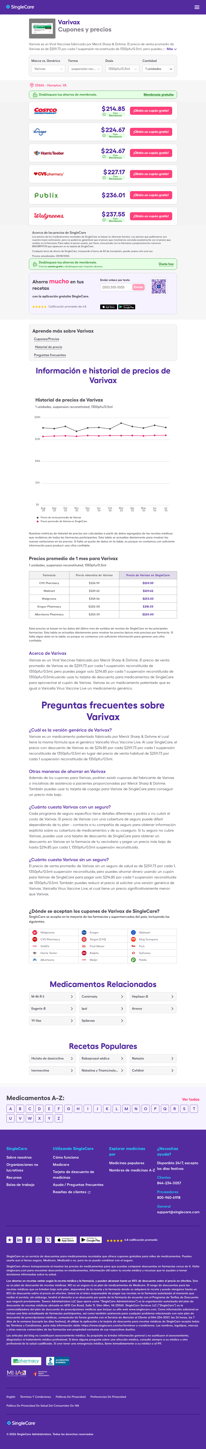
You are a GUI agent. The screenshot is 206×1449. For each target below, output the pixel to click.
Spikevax (88, 1021)
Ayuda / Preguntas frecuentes (78, 1185)
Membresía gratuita (159, 94)
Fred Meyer (97, 946)
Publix (143, 959)
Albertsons (47, 959)
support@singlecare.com (178, 1212)
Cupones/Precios (46, 339)
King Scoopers (148, 939)
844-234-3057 (169, 1183)
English (10, 1396)
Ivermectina (40, 1070)
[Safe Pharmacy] (26, 1361)
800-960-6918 (168, 1197)
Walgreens (47, 932)
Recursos (14, 1177)
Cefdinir (138, 1070)
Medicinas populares (126, 1163)
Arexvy (137, 1008)
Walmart (144, 932)
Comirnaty (89, 996)
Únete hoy (166, 264)
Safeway (144, 953)
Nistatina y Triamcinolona (100, 1070)
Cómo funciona (65, 1157)
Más (170, 49)
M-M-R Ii (37, 996)
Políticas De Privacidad (71, 1396)
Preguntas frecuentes (50, 355)
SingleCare (24, 1434)
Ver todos (191, 1099)
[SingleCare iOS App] (66, 1240)
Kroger (94, 932)
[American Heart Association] (42, 1373)
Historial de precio (48, 347)
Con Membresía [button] (115, 114)
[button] (48, 85)
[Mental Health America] (17, 1373)
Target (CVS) (98, 939)
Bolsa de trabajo (20, 1185)
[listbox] (48, 65)
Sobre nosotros (19, 1157)
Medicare (61, 1164)
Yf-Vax (36, 1021)
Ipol (84, 1008)
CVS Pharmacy (50, 939)
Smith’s (44, 946)
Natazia (138, 1058)
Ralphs (94, 953)
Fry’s (142, 946)
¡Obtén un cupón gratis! (151, 111)
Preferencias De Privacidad (108, 1396)
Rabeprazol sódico (95, 1058)
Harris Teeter (48, 953)
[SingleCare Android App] (91, 1240)
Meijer (94, 959)
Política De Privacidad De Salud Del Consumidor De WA (42, 1405)
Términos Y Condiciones (35, 1396)
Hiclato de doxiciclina (47, 1058)
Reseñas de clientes (69, 1192)
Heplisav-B (140, 996)
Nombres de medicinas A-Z (132, 1170)
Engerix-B (38, 1008)
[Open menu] (197, 8)
